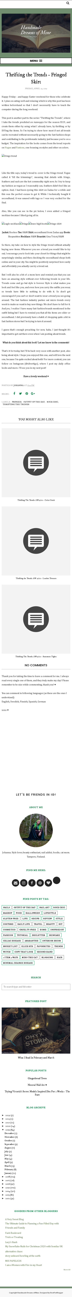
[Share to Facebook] (14, 393)
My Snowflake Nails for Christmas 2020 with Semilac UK (34, 1246)
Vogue (8, 148)
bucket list (10, 946)
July (6, 1151)
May (7, 1158)
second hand (45, 952)
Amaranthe (32, 941)
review (47, 919)
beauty (50, 924)
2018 (7, 1176)
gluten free (11, 919)
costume (8, 924)
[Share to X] (20, 393)
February (9, 1169)
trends (58, 946)
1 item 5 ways (10, 957)
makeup (7, 913)
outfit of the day (34, 402)
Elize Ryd (27, 946)
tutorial (22, 935)
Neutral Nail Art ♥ (37, 1085)
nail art (44, 907)
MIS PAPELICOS (13, 1261)
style (59, 919)
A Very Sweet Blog (14, 1219)
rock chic (52, 402)
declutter (38, 935)
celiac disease (12, 941)
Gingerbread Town (37, 1078)
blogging (47, 957)
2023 (7, 1118)
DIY (60, 924)
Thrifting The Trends (16, 404)
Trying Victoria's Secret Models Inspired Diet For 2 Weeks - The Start (37, 1093)
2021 (7, 1122)
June (7, 1155)
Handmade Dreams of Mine (28, 1293)
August (8, 1147)
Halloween (33, 913)
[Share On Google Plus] (32, 393)
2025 (7, 1115)
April (7, 1162)
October (8, 1140)
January (8, 1173)
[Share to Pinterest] (26, 393)
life (25, 919)
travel (38, 924)
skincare (54, 935)
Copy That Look (24, 952)
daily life (23, 924)
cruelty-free (27, 930)
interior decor (51, 941)
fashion (8, 935)
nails (6, 907)
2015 (7, 1187)
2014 (7, 1191)
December (9, 1133)
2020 (7, 1126)
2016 (7, 1183)
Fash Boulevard (13, 1233)
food (19, 913)
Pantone (20, 148)
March (8, 1165)
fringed (16, 402)
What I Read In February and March (36, 1057)
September (9, 1144)
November (9, 1137)
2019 (7, 1129)
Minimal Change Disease (18, 963)
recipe (36, 919)
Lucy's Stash (11, 1242)
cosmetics (9, 930)
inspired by (57, 930)
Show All (66, 1270)
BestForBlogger (56, 1293)
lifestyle (50, 913)
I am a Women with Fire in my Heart (23, 1265)
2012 (7, 1198)
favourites (43, 946)
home (43, 930)
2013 (7, 1194)
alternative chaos (13, 1251)
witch (7, 952)
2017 (7, 1180)
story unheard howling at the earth (22, 1256)
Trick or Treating (14, 1237)
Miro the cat (30, 957)
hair (59, 957)
